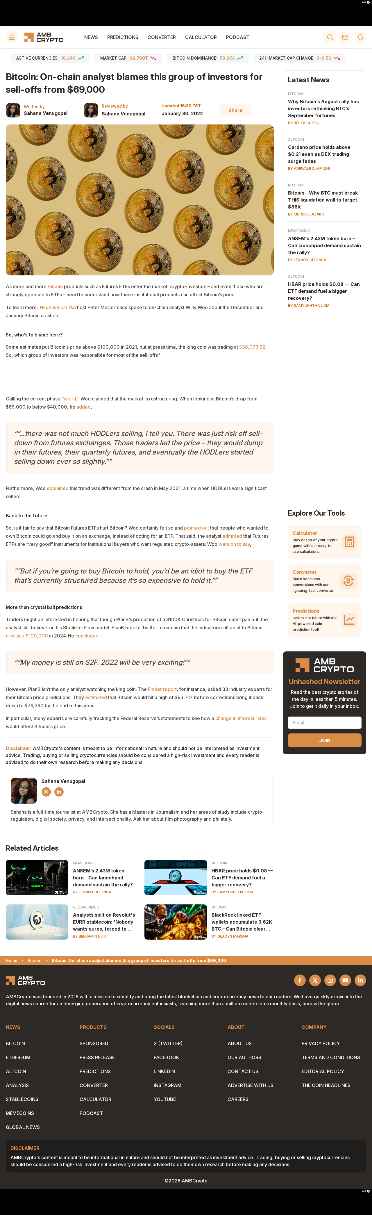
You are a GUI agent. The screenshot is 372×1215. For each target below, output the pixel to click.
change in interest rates (241, 718)
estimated (96, 697)
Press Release (97, 1057)
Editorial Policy (323, 1071)
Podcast (237, 37)
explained (58, 488)
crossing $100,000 (27, 636)
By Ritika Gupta (303, 123)
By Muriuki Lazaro (306, 214)
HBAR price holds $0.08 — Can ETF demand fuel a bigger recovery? (242, 878)
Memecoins (84, 863)
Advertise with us (250, 1085)
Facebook (166, 1057)
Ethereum (18, 1057)
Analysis (17, 1085)
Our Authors (244, 1057)
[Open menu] (11, 37)
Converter (162, 37)
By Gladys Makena (230, 936)
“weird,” (70, 399)
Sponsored (94, 1043)
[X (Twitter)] (46, 792)
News (91, 37)
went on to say (234, 544)
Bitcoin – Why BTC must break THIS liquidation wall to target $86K (323, 200)
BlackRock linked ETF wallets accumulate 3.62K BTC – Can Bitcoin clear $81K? (242, 922)
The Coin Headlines (326, 1085)
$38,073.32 (252, 347)
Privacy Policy (321, 1043)
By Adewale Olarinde (309, 168)
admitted (232, 536)
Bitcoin (55, 286)
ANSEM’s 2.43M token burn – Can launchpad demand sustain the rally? (103, 878)
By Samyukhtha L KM (232, 892)
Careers (238, 1099)
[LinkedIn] (59, 792)
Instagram (167, 1085)
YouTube (165, 1099)
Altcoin (220, 863)
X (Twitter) (168, 1043)
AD (364, 2)
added (83, 407)
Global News (86, 907)
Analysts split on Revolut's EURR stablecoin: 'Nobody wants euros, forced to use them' (104, 922)
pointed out (196, 528)
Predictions (122, 37)
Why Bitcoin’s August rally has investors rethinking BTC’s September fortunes (323, 108)
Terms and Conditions (331, 1057)
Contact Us (243, 1071)
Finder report (162, 689)
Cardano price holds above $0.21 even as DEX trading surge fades (319, 154)
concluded (87, 636)
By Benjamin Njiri (90, 936)
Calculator (201, 37)
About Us (240, 1043)
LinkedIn (164, 1071)
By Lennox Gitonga (92, 892)
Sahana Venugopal (45, 113)
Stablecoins (22, 1099)
